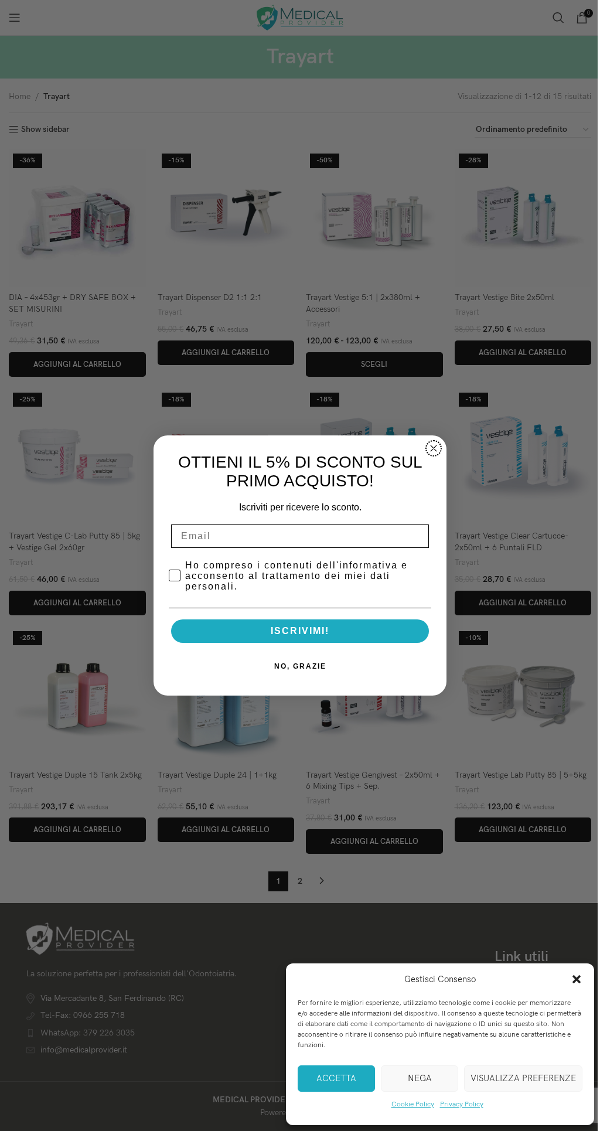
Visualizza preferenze (523, 1078)
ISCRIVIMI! (300, 631)
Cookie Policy (412, 1104)
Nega (420, 1078)
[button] (576, 979)
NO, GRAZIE (300, 666)
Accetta (336, 1078)
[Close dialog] (434, 448)
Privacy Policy (461, 1104)
